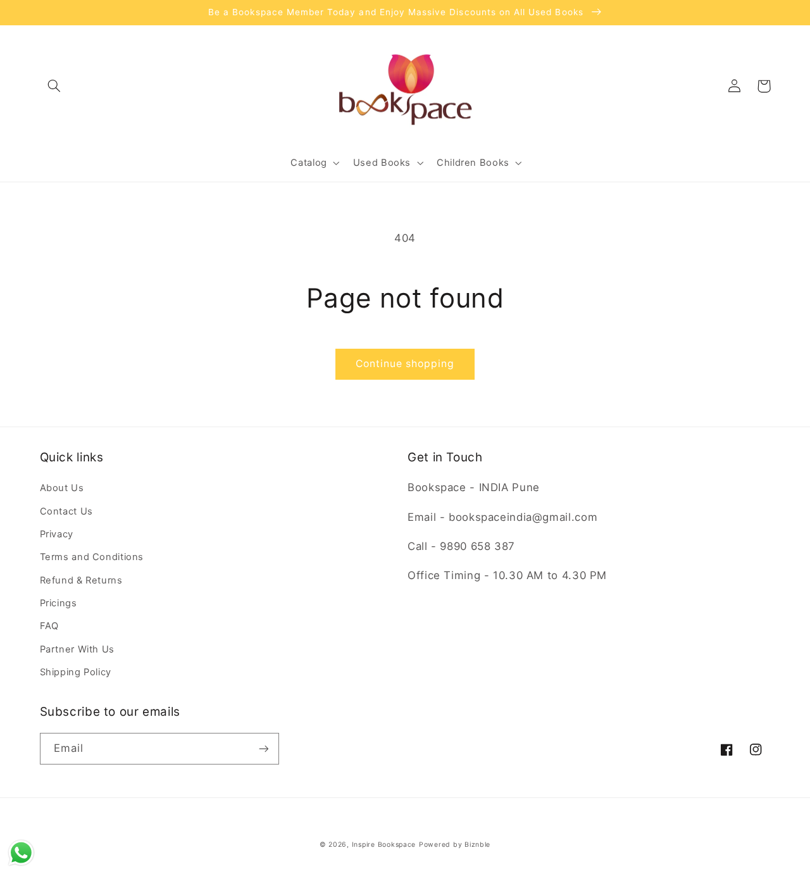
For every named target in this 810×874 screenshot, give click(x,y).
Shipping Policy (75, 672)
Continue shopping (405, 364)
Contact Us (66, 511)
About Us (62, 488)
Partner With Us (77, 649)
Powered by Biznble (454, 844)
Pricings (58, 603)
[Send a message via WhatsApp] (21, 853)
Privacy (56, 534)
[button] (54, 86)
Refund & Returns (81, 580)
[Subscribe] (263, 748)
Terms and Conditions (92, 557)
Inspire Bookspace (384, 844)
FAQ (49, 626)
